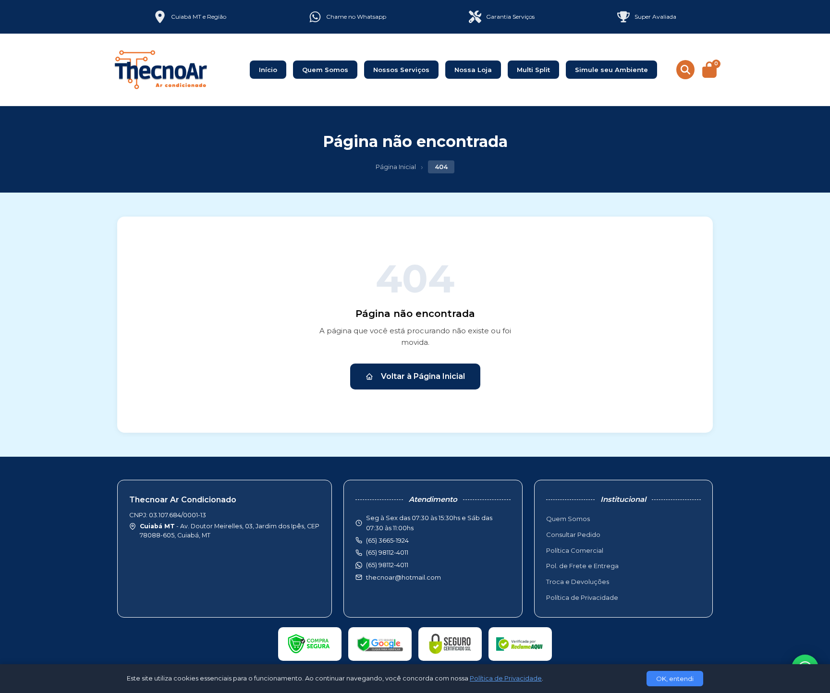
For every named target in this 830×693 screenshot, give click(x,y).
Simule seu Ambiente (611, 69)
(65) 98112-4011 (387, 565)
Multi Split (533, 69)
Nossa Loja (473, 69)
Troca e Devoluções (577, 581)
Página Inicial (396, 166)
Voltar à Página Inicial (423, 376)
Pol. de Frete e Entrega (582, 566)
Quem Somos (325, 69)
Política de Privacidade (582, 597)
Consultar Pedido (573, 534)
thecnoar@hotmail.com (403, 577)
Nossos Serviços (401, 69)
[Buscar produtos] (685, 70)
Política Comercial (574, 550)
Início (268, 69)
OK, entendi (675, 678)
